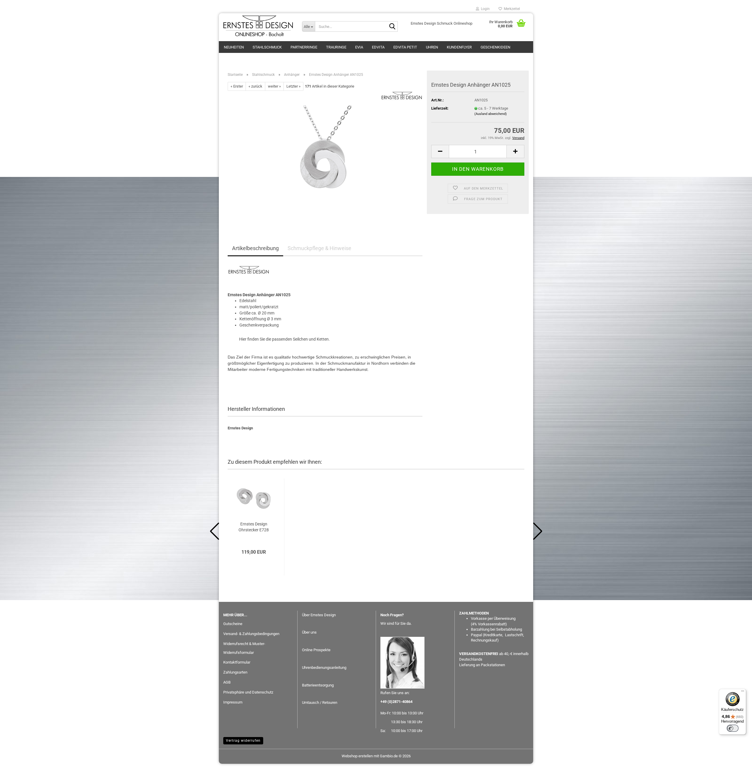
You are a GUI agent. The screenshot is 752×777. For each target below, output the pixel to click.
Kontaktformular (236, 662)
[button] (440, 151)
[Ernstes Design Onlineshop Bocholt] (258, 26)
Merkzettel (511, 9)
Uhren (432, 47)
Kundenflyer (459, 47)
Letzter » (293, 86)
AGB (227, 682)
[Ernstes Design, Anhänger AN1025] (325, 157)
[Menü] (742, 692)
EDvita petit (405, 47)
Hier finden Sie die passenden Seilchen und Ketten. (284, 339)
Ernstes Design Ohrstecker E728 (254, 527)
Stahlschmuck (267, 47)
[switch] (732, 728)
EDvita (378, 47)
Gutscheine (232, 624)
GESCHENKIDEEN (495, 47)
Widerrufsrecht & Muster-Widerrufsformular (244, 648)
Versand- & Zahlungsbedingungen (251, 634)
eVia (359, 47)
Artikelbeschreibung (255, 248)
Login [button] (484, 9)
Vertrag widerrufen (243, 741)
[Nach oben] (736, 768)
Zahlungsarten (235, 672)
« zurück (255, 86)
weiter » (274, 86)
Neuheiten (234, 47)
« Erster (237, 86)
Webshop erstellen (357, 756)
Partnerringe (304, 47)
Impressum (232, 702)
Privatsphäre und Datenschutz (248, 692)
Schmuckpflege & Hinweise (319, 248)
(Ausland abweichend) (490, 114)
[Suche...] (392, 26)
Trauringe (336, 47)
